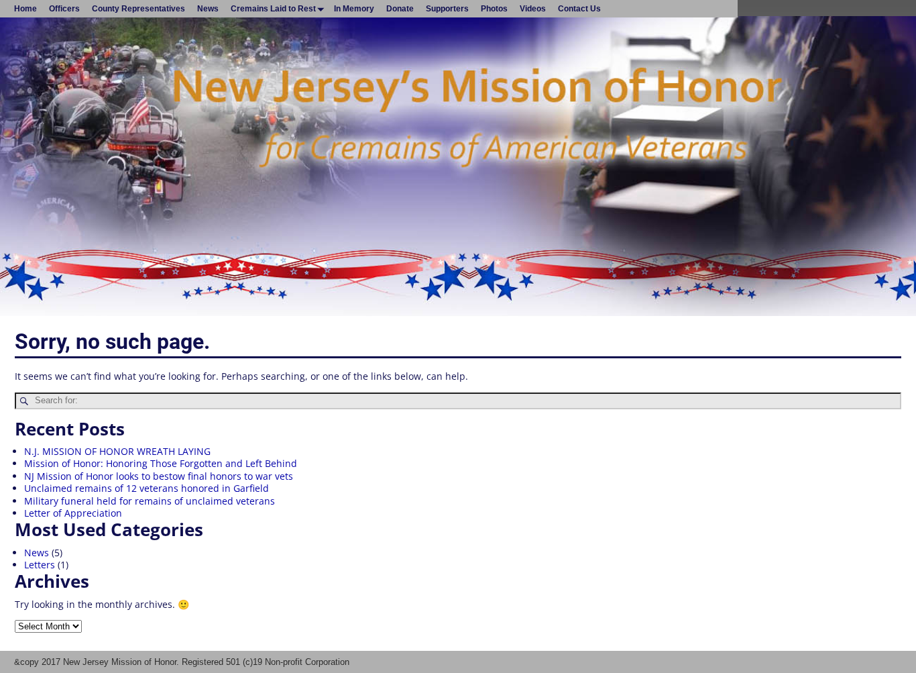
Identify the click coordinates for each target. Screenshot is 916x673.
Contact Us (579, 8)
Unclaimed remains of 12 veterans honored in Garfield (146, 488)
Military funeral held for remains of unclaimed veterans (149, 501)
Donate (400, 8)
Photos (494, 8)
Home (25, 8)
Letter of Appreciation (73, 513)
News (208, 8)
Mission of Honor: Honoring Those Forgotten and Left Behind (160, 463)
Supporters (447, 8)
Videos (533, 8)
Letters (39, 564)
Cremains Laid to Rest (273, 8)
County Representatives (138, 8)
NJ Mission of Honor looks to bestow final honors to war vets (158, 476)
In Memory (354, 8)
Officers (64, 8)
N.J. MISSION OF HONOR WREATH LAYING (117, 451)
